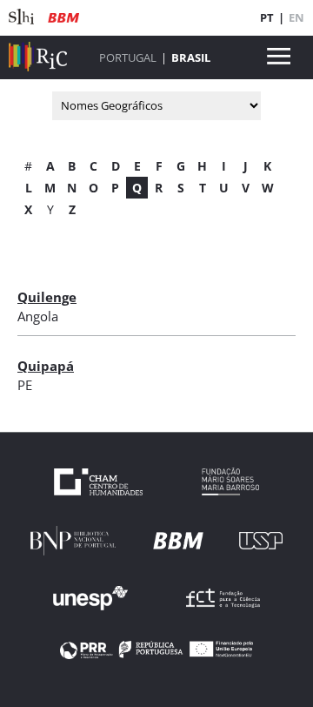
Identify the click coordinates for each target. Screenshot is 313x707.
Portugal (127, 57)
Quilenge (47, 297)
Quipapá (45, 365)
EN (296, 17)
